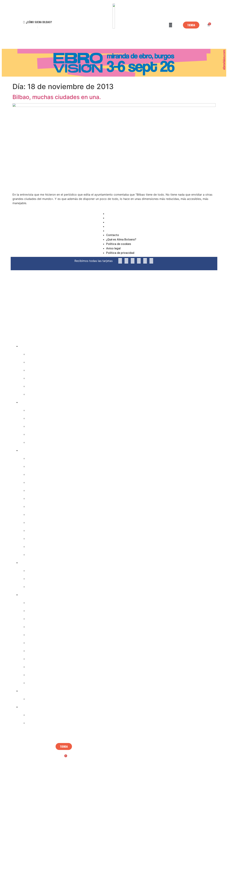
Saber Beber (38, 393)
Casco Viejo (38, 457)
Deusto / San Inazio (45, 505)
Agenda (34, 409)
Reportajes (37, 585)
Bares (32, 353)
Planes (26, 401)
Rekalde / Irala (41, 537)
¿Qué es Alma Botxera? (122, 218)
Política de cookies (119, 222)
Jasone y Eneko (41, 649)
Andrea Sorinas (41, 625)
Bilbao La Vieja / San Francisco (56, 481)
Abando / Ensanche (45, 465)
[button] (170, 25)
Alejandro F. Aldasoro (47, 617)
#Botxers (35, 569)
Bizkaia (34, 545)
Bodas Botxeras (42, 714)
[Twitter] (206, 233)
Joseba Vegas (39, 609)
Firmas (26, 593)
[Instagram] (190, 233)
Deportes (28, 689)
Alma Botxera (40, 601)
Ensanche (36, 529)
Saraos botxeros (42, 722)
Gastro (26, 345)
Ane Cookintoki (41, 673)
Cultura (34, 417)
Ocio (31, 441)
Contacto (112, 213)
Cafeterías (36, 369)
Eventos (27, 705)
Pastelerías (37, 377)
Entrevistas (37, 577)
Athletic (34, 697)
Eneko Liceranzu (42, 633)
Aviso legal (113, 226)
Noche (33, 433)
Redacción (36, 681)
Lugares (27, 449)
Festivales (36, 425)
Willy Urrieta (39, 665)
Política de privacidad (120, 230)
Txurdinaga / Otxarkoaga (50, 521)
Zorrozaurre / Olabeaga (49, 489)
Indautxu (35, 473)
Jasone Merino (40, 641)
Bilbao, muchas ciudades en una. (56, 97)
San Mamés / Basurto (47, 497)
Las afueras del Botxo (47, 553)
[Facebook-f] (198, 233)
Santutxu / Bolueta (45, 513)
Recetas (34, 385)
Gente (25, 561)
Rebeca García (40, 657)
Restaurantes (39, 361)
